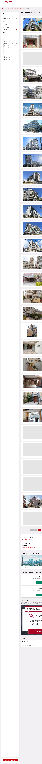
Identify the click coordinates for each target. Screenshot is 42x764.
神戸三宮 (31, 547)
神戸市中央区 (29, 539)
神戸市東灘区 (24, 539)
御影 (28, 547)
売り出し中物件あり (7, 57)
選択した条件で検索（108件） (10, 760)
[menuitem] (6, 5)
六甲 (23, 547)
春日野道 (25, 547)
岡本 (34, 547)
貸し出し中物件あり (7, 59)
